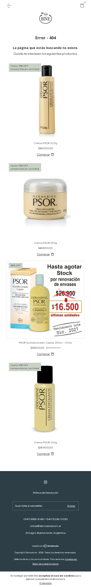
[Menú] (10, 6)
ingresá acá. (71, 559)
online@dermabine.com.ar (45, 526)
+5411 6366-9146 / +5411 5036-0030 (45, 519)
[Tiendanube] (45, 546)
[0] (81, 6)
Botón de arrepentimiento (45, 563)
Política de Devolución (45, 492)
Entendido (46, 583)
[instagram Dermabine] (45, 482)
